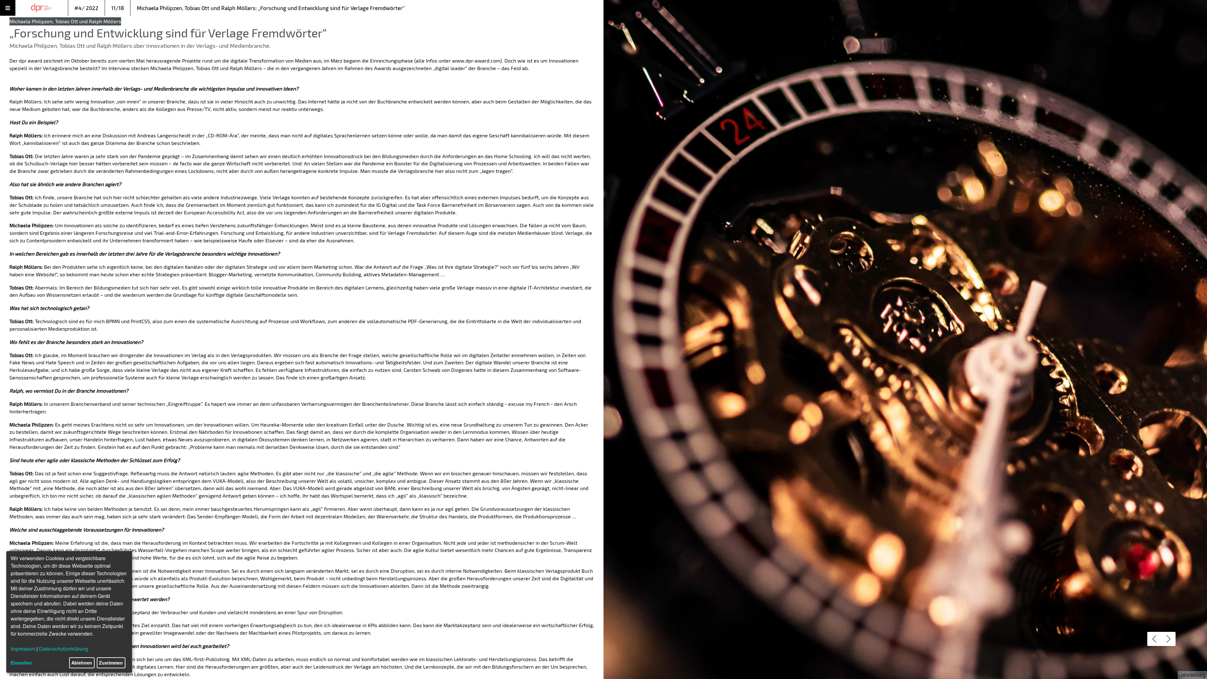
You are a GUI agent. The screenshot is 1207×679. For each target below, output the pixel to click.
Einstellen (21, 663)
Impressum (23, 648)
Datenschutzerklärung (63, 648)
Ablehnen (81, 663)
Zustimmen (111, 663)
